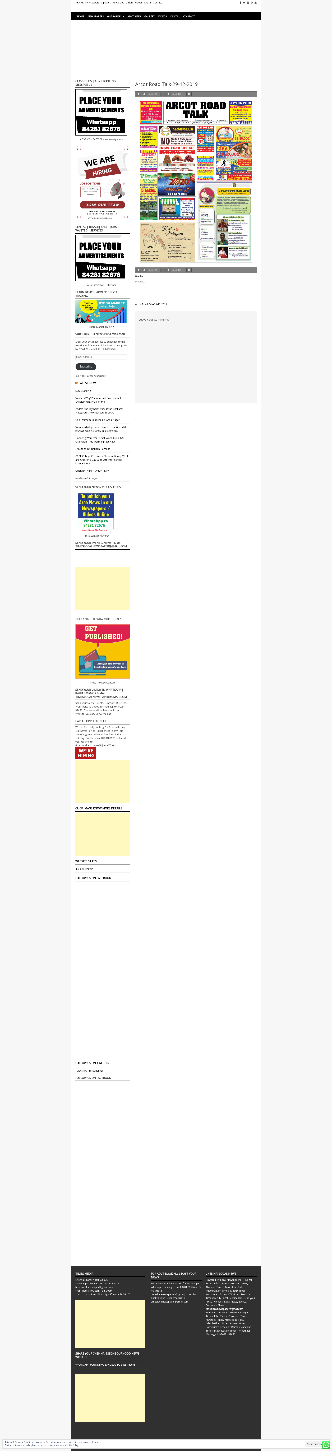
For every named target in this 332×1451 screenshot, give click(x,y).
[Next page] (144, 94)
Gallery (129, 2)
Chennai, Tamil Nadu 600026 (91, 1279)
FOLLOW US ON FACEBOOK (93, 878)
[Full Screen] (189, 94)
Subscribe (86, 366)
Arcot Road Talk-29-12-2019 (151, 304)
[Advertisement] (165, 51)
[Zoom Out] (162, 94)
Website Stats (86, 861)
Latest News (88, 383)
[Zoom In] (168, 94)
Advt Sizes (118, 2)
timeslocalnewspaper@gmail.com (94, 1287)
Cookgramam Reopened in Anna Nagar (97, 419)
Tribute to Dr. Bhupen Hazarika (92, 448)
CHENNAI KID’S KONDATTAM (92, 470)
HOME (80, 2)
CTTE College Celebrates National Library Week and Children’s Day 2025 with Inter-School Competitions (101, 459)
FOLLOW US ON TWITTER (92, 1063)
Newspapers (92, 2)
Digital (147, 2)
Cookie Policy (71, 1445)
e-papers (106, 2)
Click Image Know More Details (98, 808)
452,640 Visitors (84, 869)
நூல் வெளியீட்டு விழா (86, 478)
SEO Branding (83, 390)
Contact (157, 2)
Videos (138, 2)
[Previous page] (138, 94)
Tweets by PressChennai (89, 1070)
